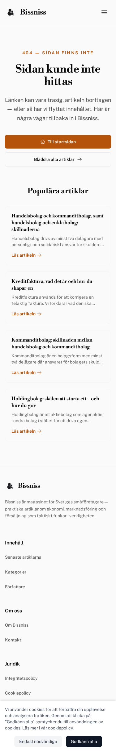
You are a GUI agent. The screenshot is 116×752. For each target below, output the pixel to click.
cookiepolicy (60, 727)
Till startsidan (62, 141)
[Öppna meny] (104, 12)
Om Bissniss (16, 625)
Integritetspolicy (21, 678)
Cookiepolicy (18, 693)
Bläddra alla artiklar (54, 159)
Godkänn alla (84, 741)
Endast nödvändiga (38, 741)
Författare (15, 586)
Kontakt (13, 639)
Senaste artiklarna (23, 557)
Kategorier (15, 571)
